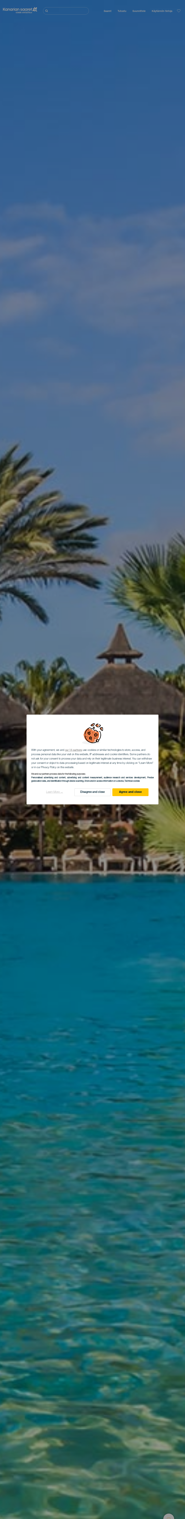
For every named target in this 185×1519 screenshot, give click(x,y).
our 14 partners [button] (73, 750)
